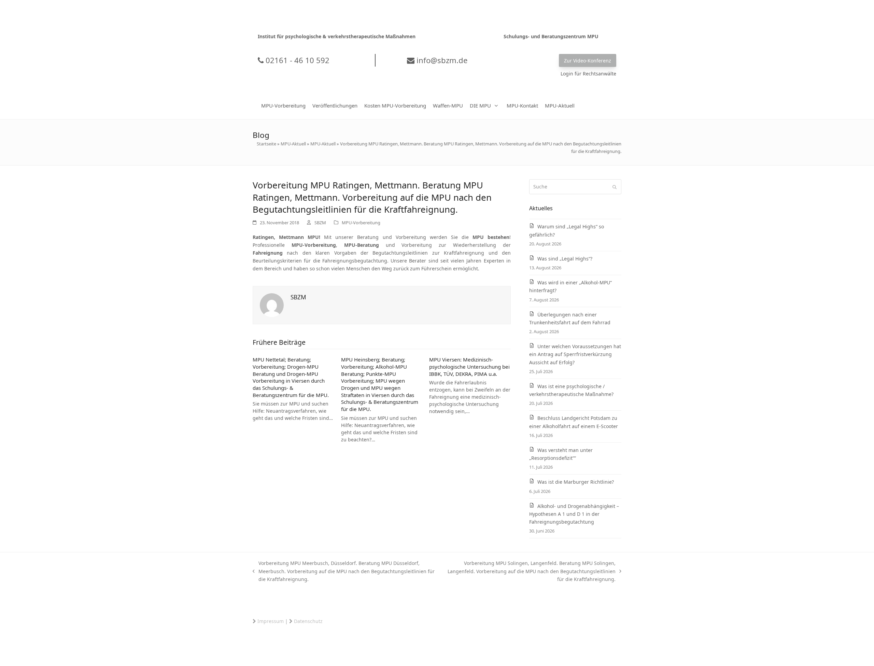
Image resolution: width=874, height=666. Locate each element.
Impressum (270, 621)
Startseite (266, 144)
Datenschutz (308, 621)
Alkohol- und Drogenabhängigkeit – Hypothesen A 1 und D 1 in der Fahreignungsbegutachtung (574, 514)
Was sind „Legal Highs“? (564, 258)
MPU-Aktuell (293, 144)
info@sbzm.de (440, 60)
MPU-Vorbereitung (361, 222)
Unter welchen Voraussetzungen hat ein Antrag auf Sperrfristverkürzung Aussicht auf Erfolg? (575, 354)
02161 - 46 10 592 (296, 60)
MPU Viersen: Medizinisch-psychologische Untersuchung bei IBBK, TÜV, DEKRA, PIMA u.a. (469, 366)
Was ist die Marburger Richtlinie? (575, 482)
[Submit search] (614, 186)
